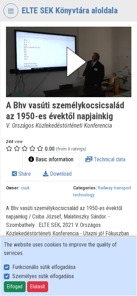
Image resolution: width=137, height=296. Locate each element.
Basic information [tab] (53, 159)
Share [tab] (24, 173)
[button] (68, 62)
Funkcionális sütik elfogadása (44, 267)
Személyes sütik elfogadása (43, 276)
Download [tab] (60, 173)
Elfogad (14, 286)
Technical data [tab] (108, 159)
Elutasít (37, 286)
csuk (25, 187)
